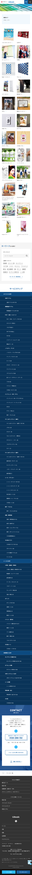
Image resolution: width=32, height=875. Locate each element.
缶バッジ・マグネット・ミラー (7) (14, 377)
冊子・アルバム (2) (11, 415)
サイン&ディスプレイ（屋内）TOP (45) (15, 423)
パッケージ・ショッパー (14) (13, 340)
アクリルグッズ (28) (11, 373)
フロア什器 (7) (10, 327)
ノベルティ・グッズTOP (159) (13, 352)
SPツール (19, 269)
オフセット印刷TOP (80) (12, 669)
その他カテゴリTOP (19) (12, 544)
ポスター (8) (9, 431)
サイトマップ (4, 843)
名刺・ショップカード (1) (12, 527)
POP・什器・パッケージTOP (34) (14, 319)
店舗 (3, 832)
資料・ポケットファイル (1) (13, 532)
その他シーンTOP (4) (11, 648)
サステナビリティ (5, 839)
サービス (4, 826)
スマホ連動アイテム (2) (12, 552)
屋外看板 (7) (9, 473)
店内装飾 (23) (10, 577)
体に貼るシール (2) (11, 494)
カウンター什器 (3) (11, 323)
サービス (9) (9, 557)
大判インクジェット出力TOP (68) (14, 678)
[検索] (27, 256)
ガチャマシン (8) (10, 548)
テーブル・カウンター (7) (12, 582)
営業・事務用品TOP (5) (12, 519)
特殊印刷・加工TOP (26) (12, 694)
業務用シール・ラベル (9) (12, 498)
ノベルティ (11, 266)
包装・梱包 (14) (10, 594)
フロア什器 (5, 266)
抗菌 (15, 269)
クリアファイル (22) (11, 369)
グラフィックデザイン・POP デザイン (10, 792)
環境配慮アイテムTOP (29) (12, 310)
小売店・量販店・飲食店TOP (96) (14, 569)
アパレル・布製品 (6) (11, 386)
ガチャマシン (17, 266)
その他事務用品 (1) (11, 536)
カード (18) (9, 361)
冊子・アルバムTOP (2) (12, 511)
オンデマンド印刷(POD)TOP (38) (14, 661)
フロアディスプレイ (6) (12, 444)
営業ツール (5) (10, 607)
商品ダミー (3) (10, 344)
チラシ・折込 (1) (10, 411)
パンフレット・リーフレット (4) (14, 402)
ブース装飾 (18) (10, 632)
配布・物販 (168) (10, 636)
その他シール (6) (10, 502)
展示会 (4, 269)
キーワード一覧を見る (15, 276)
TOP (3, 773)
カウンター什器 (11, 263)
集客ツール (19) (10, 628)
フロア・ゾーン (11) (11, 586)
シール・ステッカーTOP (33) (13, 482)
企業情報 (4, 836)
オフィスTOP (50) (11, 602)
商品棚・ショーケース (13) (13, 573)
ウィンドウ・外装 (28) (12, 590)
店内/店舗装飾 (10, 269)
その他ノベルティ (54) (12, 390)
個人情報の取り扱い (18, 843)
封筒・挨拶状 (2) (10, 523)
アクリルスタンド (6, 806)
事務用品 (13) (10, 611)
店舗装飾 (24, 269)
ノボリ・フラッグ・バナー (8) (13, 469)
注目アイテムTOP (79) (11, 302)
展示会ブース (5, 782)
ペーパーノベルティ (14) (12, 356)
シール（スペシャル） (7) (12, 490)
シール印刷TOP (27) (11, 686)
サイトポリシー (10, 843)
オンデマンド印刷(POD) (14, 272)
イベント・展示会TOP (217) (13, 623)
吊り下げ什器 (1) (10, 331)
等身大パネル (5, 809)
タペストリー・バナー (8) (12, 440)
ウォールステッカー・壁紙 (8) (13, 436)
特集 (3, 829)
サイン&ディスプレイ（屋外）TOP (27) (15, 456)
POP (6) (8, 335)
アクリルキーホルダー (7, 803)
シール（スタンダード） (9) (13, 486)
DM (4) (8, 406)
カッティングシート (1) (12, 465)
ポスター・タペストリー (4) (13, 365)
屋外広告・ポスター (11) (12, 461)
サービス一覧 (10, 773)
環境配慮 (5, 263)
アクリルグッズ (24, 266)
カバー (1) (9, 448)
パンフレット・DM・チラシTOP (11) (15, 398)
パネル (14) (9, 427)
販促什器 (4, 785)
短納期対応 (5, 272)
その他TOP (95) (10, 703)
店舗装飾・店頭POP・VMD (8, 788)
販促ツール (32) (10, 615)
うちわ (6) (9, 381)
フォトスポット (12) (11, 640)
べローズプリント (19, 263)
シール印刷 (22, 272)
